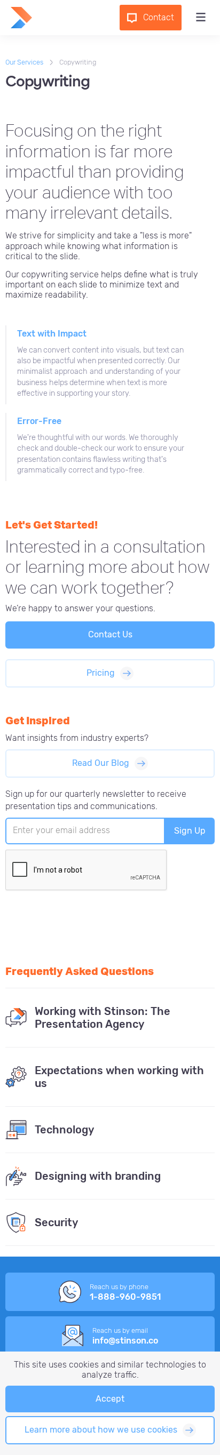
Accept (110, 1399)
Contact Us (110, 634)
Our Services (24, 62)
